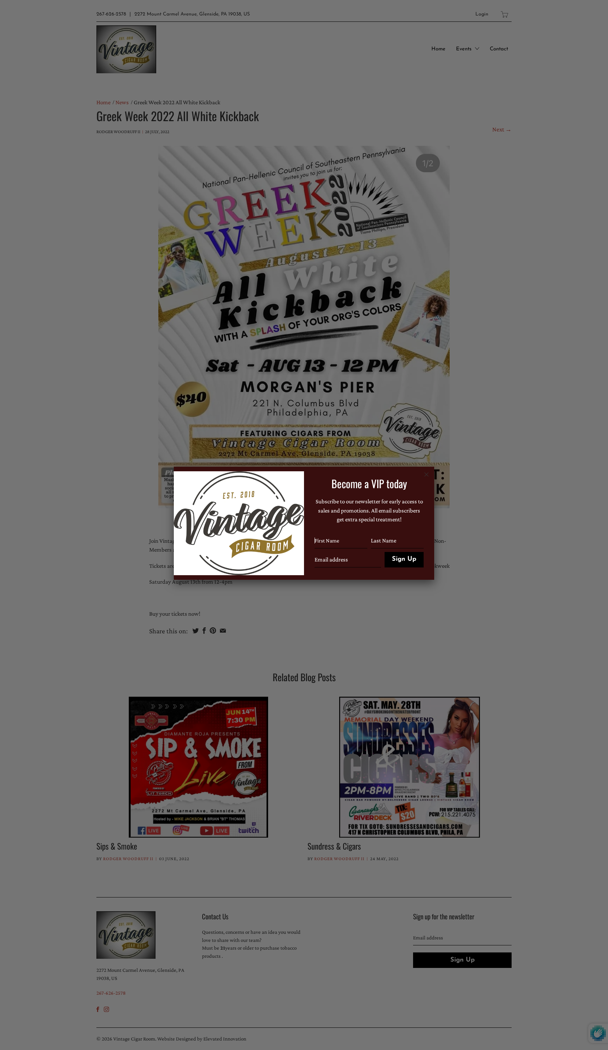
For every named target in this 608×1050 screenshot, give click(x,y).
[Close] (426, 474)
